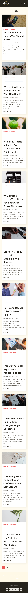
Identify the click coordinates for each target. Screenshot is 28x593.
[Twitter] (10, 589)
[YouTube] (15, 589)
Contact (17, 578)
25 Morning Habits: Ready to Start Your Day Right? (13, 90)
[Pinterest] (12, 589)
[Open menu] (21, 3)
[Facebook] (7, 589)
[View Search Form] (25, 3)
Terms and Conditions (9, 575)
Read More (7, 57)
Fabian (6, 42)
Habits (5, 29)
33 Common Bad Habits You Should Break (13, 36)
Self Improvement (11, 29)
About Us (11, 578)
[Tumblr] (18, 589)
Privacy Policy (21, 575)
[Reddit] (21, 589)
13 (17, 567)
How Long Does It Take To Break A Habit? (13, 311)
